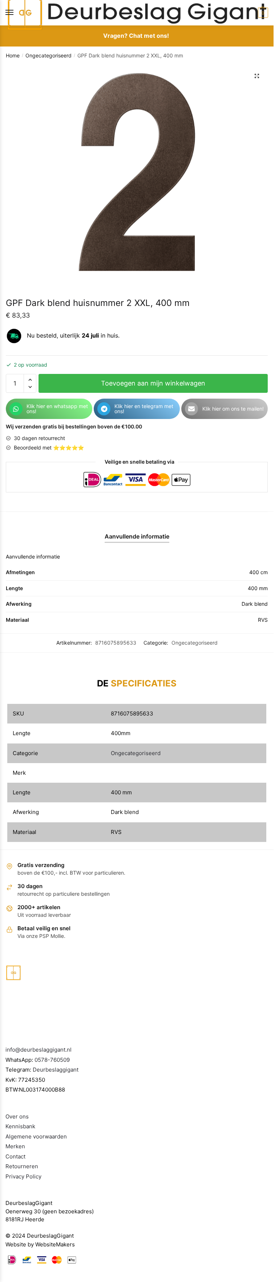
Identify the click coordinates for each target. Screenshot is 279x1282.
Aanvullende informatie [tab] (137, 536)
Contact (15, 1156)
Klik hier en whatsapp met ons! (57, 408)
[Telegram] (103, 408)
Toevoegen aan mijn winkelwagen (153, 383)
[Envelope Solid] (191, 408)
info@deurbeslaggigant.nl (38, 1049)
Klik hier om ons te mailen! (233, 409)
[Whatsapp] (16, 408)
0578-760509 (52, 1059)
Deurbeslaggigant (55, 1069)
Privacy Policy (23, 1176)
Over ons (17, 1116)
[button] (257, 76)
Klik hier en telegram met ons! (143, 408)
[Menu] (16, 12)
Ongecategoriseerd (48, 55)
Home (13, 55)
